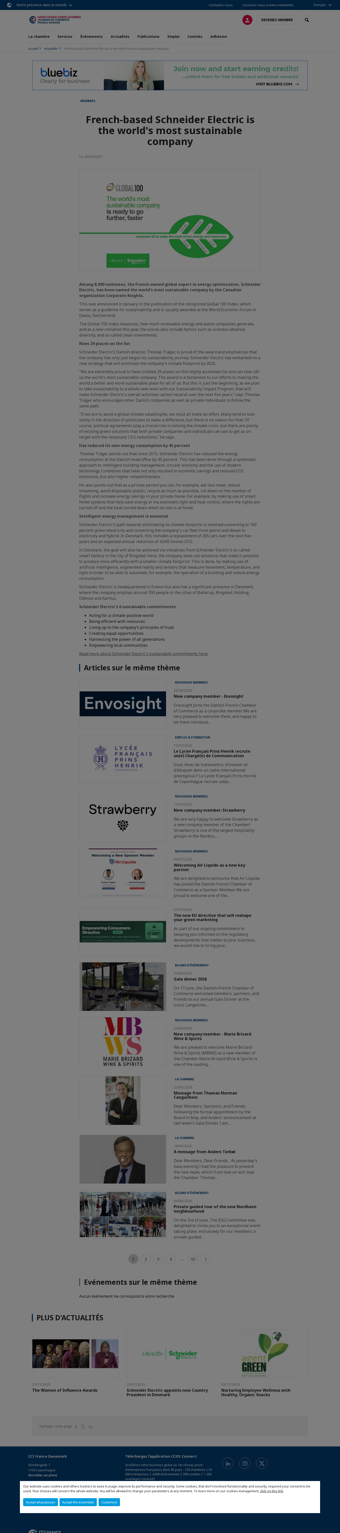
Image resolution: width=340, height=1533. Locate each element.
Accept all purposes (40, 1502)
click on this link (271, 1491)
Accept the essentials (78, 1502)
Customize (109, 1502)
